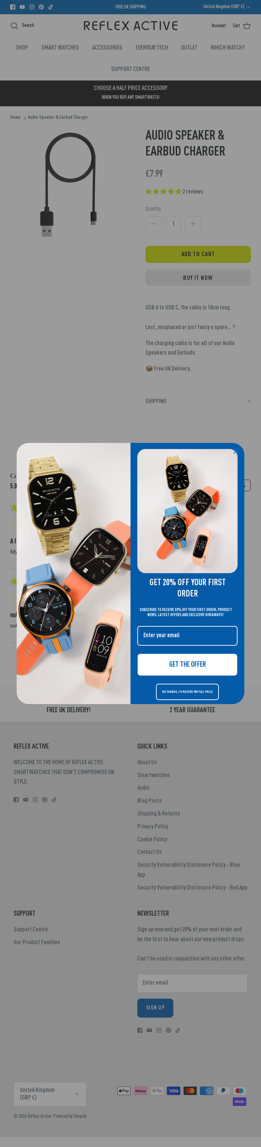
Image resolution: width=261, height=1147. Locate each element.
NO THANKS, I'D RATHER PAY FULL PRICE (187, 692)
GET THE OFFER (187, 664)
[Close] (236, 451)
